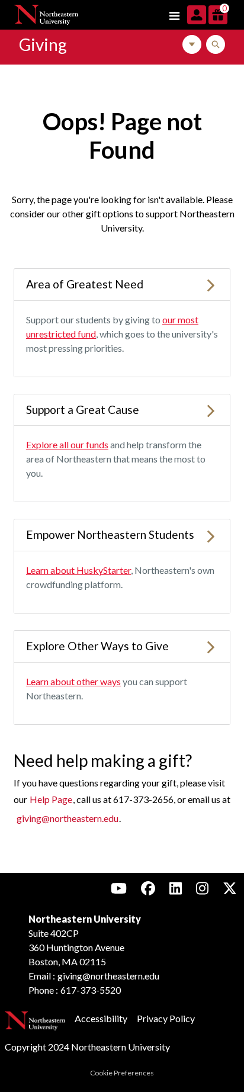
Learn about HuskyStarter (78, 570)
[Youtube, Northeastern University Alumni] (119, 887)
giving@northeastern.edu (67, 818)
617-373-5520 (90, 989)
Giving (43, 44)
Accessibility (101, 1018)
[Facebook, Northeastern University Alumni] (148, 887)
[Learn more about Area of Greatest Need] (211, 284)
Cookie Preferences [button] (122, 1072)
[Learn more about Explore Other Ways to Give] (211, 646)
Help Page (51, 799)
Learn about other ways (73, 681)
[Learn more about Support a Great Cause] (211, 409)
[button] (197, 13)
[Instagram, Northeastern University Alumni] (202, 887)
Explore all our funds (67, 444)
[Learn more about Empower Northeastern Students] (211, 534)
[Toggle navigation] (174, 14)
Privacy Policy (166, 1018)
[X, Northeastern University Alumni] (230, 887)
